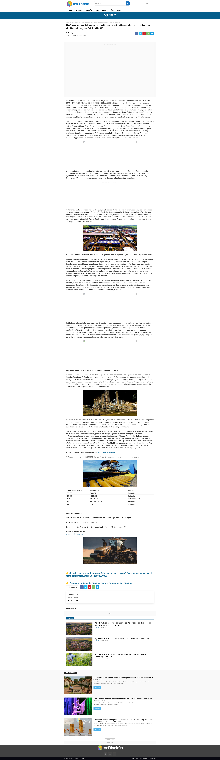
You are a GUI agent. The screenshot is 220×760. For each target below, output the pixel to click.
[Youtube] (77, 600)
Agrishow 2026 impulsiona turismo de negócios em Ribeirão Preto (123, 639)
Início (67, 22)
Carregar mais (109, 739)
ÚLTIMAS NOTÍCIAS (70, 673)
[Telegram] (152, 33)
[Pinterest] (144, 33)
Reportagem (71, 33)
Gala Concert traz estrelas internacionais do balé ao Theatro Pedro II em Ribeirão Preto (123, 699)
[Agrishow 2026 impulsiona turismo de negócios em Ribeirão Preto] (79, 644)
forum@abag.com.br (106, 452)
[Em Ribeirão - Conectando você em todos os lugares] (78, 3)
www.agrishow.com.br (75, 533)
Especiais (72, 22)
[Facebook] (136, 33)
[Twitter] (140, 33)
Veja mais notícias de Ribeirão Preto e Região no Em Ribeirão (100, 582)
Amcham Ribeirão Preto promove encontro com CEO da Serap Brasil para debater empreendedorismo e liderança (123, 720)
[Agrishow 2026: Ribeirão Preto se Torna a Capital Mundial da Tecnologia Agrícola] (79, 659)
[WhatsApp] (148, 33)
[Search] (128, 3)
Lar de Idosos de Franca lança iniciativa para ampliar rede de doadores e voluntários (123, 678)
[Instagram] (71, 600)
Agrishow (110, 14)
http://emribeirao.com (73, 597)
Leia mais (97, 687)
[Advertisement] (110, 71)
